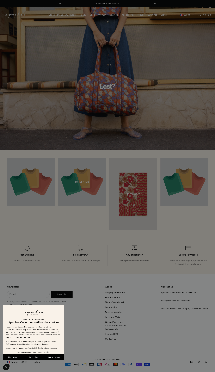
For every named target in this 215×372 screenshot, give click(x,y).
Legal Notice (111, 307)
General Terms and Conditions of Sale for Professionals (115, 325)
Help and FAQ (111, 334)
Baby (83, 14)
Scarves (114, 14)
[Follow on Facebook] (191, 362)
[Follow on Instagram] (198, 362)
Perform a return (113, 297)
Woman (102, 14)
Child (92, 14)
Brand (164, 14)
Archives (152, 14)
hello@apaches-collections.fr (175, 300)
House (141, 14)
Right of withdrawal (114, 302)
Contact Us (110, 339)
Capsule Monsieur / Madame (63, 14)
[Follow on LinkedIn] (206, 362)
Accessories (128, 14)
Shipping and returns (115, 292)
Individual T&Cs (112, 317)
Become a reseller (113, 312)
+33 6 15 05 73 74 (190, 292)
